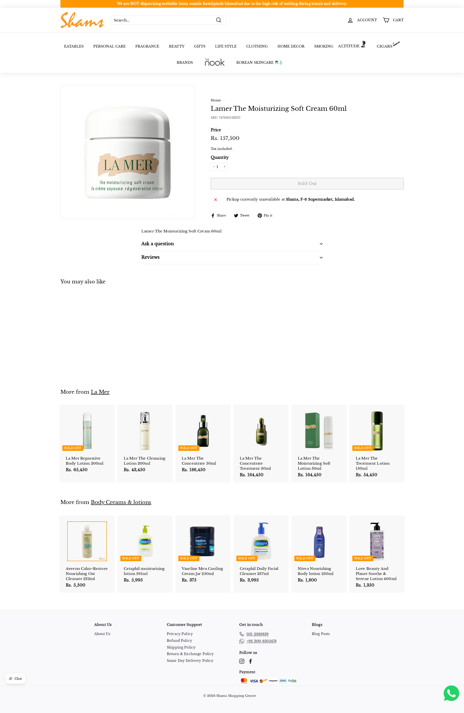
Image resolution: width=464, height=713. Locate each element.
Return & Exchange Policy (190, 654)
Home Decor (290, 46)
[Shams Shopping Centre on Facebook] (250, 661)
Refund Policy (179, 640)
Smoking (323, 46)
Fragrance (147, 46)
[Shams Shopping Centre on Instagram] (241, 661)
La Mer (100, 392)
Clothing (257, 46)
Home (216, 100)
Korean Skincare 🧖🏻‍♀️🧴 (259, 62)
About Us (102, 634)
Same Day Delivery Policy (190, 660)
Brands (185, 62)
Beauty (176, 46)
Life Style (226, 46)
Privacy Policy (180, 634)
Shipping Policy (181, 647)
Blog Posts (321, 634)
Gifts (199, 46)
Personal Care (109, 46)
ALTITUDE (349, 46)
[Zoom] (127, 152)
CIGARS (385, 46)
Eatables (74, 46)
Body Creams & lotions (121, 502)
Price (216, 129)
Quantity (220, 157)
